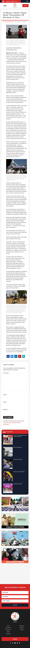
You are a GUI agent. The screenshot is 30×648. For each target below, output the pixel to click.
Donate (25, 5)
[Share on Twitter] (11, 357)
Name (5, 394)
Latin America (8, 627)
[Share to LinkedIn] (15, 357)
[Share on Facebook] (8, 357)
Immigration (21, 625)
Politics (8, 625)
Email (5, 402)
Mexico (8, 631)
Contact (21, 629)
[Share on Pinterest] (19, 357)
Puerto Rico (8, 629)
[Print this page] (23, 357)
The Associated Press (9, 21)
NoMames (22, 627)
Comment (6, 373)
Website (5, 409)
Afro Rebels (8, 633)
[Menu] (5, 5)
